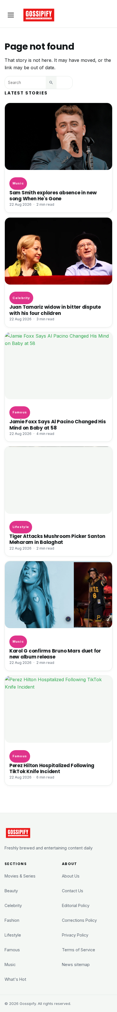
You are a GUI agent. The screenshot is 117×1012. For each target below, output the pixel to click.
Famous (19, 412)
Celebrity (21, 298)
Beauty (11, 890)
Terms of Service (78, 949)
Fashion (12, 920)
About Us (71, 876)
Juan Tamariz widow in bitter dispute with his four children (55, 310)
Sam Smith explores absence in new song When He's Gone (53, 196)
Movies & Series (20, 876)
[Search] (51, 82)
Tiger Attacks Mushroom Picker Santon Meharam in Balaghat (57, 539)
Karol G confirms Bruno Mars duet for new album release (55, 654)
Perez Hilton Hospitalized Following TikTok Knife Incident (51, 769)
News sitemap (76, 964)
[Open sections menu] (11, 15)
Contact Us (72, 890)
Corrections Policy (79, 920)
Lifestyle (20, 527)
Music (18, 183)
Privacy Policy (75, 935)
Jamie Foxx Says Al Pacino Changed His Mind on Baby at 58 (57, 425)
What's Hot (15, 979)
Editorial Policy (75, 905)
